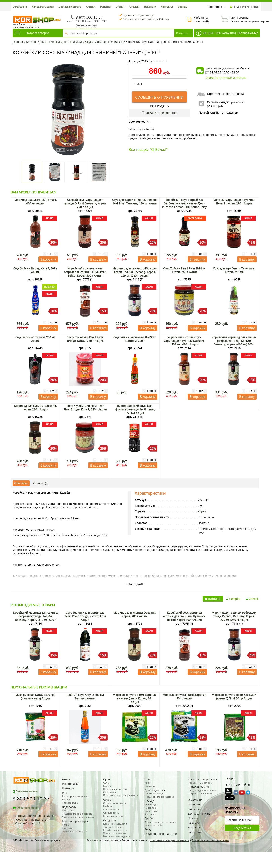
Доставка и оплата (70, 6)
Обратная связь (27, 808)
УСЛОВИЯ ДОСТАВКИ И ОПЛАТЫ (226, 78)
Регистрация (250, 7)
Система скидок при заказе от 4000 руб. (146, 19)
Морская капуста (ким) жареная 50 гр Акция (184, 696)
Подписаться (242, 828)
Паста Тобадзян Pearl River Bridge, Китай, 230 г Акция (85, 339)
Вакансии (150, 6)
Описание (21, 483)
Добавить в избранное (161, 113)
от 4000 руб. (215, 106)
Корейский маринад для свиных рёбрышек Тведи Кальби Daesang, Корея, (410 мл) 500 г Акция (234, 342)
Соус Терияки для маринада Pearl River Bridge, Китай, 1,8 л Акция (85, 616)
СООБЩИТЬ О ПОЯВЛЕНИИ (159, 97)
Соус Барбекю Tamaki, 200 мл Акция (35, 339)
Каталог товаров (37, 33)
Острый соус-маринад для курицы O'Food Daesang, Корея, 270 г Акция (85, 203)
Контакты (167, 6)
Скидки (90, 6)
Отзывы (134, 6)
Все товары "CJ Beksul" (148, 149)
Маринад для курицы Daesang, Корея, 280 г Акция (35, 407)
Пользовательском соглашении (210, 840)
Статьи (120, 6)
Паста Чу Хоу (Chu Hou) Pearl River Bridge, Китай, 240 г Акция (85, 407)
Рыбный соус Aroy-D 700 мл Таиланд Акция (85, 696)
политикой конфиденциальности (169, 840)
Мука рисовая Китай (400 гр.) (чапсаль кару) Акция (35, 696)
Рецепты (105, 6)
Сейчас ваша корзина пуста (244, 19)
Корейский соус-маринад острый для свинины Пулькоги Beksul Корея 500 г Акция (85, 271)
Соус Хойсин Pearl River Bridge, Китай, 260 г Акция (184, 270)
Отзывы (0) (40, 483)
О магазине (20, 6)
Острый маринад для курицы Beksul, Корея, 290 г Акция (234, 201)
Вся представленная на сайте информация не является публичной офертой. (33, 819)
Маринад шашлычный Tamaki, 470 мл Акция (35, 201)
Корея (202, 511)
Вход (235, 7)
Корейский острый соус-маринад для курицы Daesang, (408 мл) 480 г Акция (184, 340)
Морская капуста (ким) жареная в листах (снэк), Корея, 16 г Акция (135, 698)
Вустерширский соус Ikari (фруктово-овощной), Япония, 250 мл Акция (135, 409)
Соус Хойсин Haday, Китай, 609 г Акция (35, 270)
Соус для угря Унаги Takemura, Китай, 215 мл (234, 270)
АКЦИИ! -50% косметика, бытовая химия (230, 33)
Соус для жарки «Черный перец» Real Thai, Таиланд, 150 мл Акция (134, 201)
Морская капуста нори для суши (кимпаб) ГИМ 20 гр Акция (234, 696)
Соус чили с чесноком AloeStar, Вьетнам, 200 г (134, 339)
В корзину (48, 259)
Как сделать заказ (43, 6)
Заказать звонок (86, 25)
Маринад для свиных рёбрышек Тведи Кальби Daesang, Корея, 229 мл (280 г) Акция (135, 271)
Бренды (182, 6)
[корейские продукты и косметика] (15, 13)
